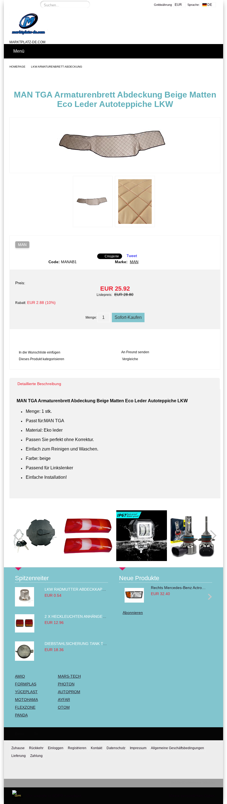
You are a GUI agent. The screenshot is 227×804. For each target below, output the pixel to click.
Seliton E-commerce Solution (193, 783)
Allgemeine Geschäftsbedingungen (177, 748)
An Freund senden (135, 352)
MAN (22, 244)
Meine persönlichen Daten (192, 795)
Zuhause (18, 748)
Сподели (112, 256)
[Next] (210, 535)
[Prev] (18, 535)
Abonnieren (133, 612)
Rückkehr (36, 748)
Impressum (138, 748)
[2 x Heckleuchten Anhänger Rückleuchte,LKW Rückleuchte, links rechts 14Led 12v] (24, 631)
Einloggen (55, 748)
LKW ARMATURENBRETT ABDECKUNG (56, 66)
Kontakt (96, 748)
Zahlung (36, 756)
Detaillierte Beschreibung (39, 383)
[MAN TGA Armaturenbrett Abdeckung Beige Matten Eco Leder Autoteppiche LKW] (115, 168)
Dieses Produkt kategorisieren (41, 359)
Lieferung (18, 756)
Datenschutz (116, 748)
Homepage (17, 66)
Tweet (132, 256)
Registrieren (77, 748)
